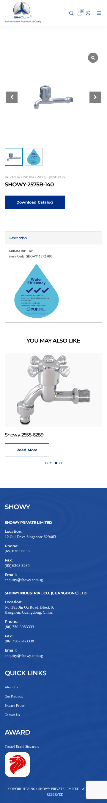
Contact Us (12, 714)
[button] (95, 97)
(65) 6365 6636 (17, 551)
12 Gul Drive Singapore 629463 (30, 537)
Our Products (14, 696)
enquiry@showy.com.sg (24, 580)
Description (18, 238)
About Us (11, 687)
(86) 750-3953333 (19, 627)
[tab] (18, 238)
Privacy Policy (15, 705)
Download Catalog (34, 202)
